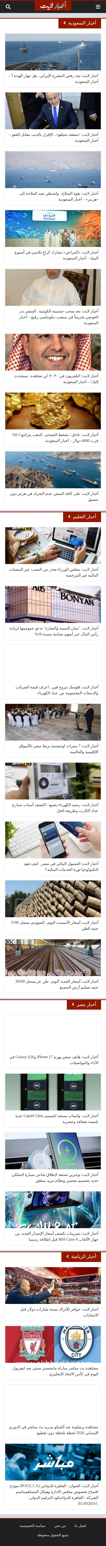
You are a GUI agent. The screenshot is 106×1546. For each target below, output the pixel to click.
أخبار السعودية (82, 23)
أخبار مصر (86, 1004)
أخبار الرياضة (83, 1256)
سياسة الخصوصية (32, 1526)
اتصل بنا (80, 1526)
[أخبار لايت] (53, 6)
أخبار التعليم (84, 516)
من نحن (60, 1526)
